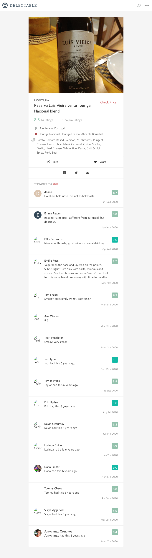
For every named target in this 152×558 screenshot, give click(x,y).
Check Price (108, 102)
